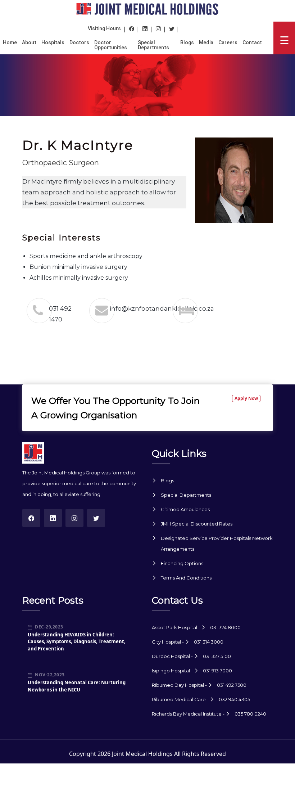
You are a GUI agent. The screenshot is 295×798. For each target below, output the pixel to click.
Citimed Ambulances (185, 509)
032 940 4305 (234, 699)
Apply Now (246, 398)
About (29, 42)
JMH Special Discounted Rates (196, 524)
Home (10, 42)
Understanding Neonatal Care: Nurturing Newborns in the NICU (77, 686)
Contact (252, 42)
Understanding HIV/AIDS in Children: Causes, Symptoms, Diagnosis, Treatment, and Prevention (77, 641)
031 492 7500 (231, 685)
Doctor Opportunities (110, 45)
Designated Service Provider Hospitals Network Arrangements (217, 543)
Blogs (187, 42)
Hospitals (52, 42)
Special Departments (153, 45)
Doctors (79, 42)
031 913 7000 (217, 670)
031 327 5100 (217, 656)
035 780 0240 (250, 714)
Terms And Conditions (186, 578)
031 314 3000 (208, 642)
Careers (227, 42)
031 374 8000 (225, 627)
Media (206, 42)
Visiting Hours (104, 28)
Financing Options (182, 563)
